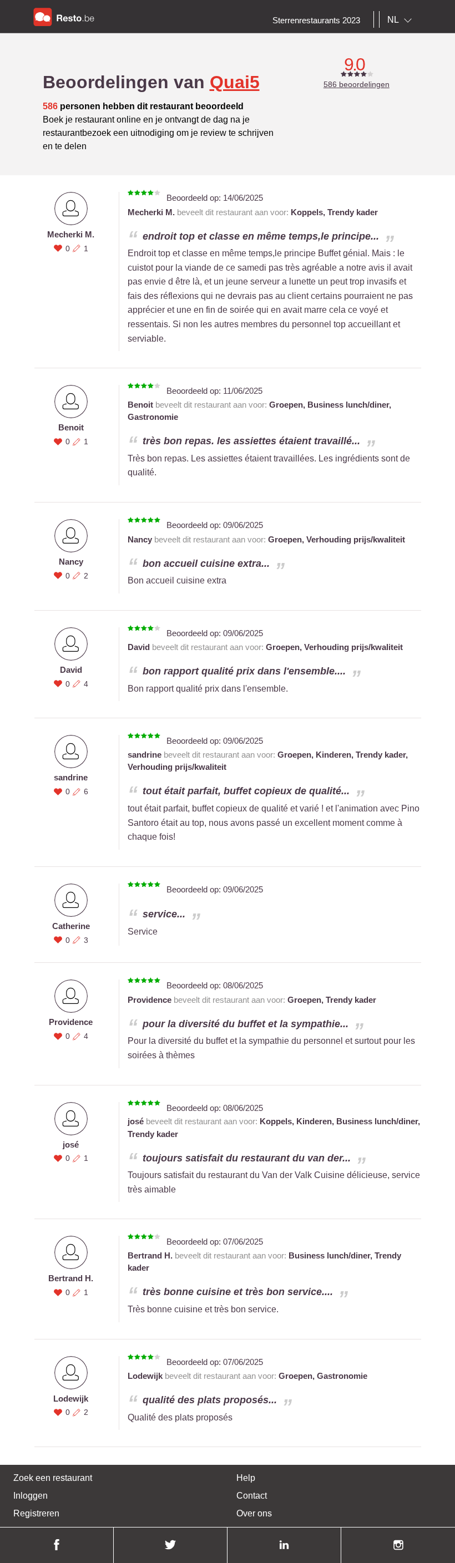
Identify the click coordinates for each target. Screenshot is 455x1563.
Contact (251, 1495)
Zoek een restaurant (52, 1478)
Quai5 (235, 82)
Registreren (36, 1513)
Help (245, 1478)
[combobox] (402, 20)
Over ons (254, 1513)
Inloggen (30, 1495)
